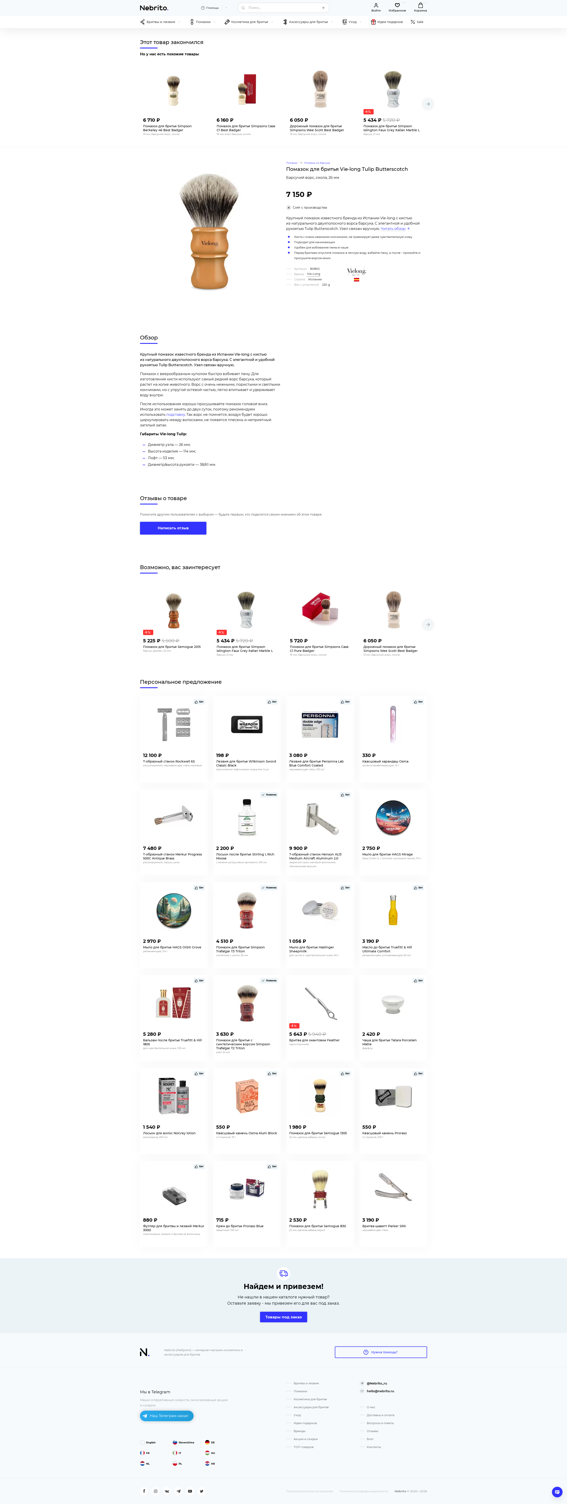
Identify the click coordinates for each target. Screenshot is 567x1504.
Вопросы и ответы (380, 1423)
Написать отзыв (173, 528)
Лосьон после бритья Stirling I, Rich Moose (245, 856)
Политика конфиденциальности (364, 1491)
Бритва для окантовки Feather (314, 1040)
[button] (428, 104)
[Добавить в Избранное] (200, 118)
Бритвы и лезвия (306, 1383)
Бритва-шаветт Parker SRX (384, 1226)
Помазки (300, 1391)
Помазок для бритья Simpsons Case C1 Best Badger (246, 128)
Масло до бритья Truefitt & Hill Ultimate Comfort (387, 949)
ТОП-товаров (304, 1447)
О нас (371, 1407)
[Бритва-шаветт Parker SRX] (393, 1189)
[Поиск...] (323, 8)
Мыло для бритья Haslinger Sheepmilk (311, 949)
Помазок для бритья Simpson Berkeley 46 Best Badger (167, 128)
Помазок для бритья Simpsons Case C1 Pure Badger (319, 649)
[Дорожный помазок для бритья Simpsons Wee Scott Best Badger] (320, 89)
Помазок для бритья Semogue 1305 (318, 1133)
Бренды (299, 1431)
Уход (297, 1415)
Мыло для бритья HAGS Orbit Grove (172, 947)
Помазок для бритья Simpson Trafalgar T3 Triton (240, 949)
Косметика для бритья (310, 1399)
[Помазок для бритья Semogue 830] (320, 1189)
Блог (370, 1439)
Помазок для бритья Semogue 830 (317, 1226)
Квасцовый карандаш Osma (385, 761)
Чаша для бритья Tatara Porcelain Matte (389, 1042)
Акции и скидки (306, 1439)
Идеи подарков (305, 1423)
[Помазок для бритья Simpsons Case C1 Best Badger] (247, 89)
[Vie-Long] (356, 271)
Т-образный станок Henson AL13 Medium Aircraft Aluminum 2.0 (315, 856)
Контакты (374, 1447)
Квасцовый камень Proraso (384, 1133)
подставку (175, 414)
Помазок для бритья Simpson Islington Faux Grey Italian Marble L (391, 128)
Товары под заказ (283, 1317)
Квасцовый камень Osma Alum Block (246, 1133)
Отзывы (372, 1431)
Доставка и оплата (380, 1415)
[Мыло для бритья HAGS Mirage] (393, 817)
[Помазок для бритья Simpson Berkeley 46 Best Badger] (173, 89)
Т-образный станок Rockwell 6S (169, 761)
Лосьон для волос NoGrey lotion (169, 1133)
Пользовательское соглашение (309, 1491)
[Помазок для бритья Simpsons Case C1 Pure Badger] (320, 610)
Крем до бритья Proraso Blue (240, 1226)
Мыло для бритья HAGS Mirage (387, 854)
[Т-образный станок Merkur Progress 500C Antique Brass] (174, 817)
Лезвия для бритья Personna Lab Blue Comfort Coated (316, 763)
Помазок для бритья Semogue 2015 (172, 647)
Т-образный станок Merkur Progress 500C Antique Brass (172, 856)
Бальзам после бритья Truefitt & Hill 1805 (172, 1042)
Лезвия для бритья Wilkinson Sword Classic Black (246, 763)
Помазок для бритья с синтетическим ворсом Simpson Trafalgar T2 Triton (243, 1044)
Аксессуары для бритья (311, 1407)
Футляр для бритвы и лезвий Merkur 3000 (173, 1228)
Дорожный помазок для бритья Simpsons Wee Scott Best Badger (317, 128)
